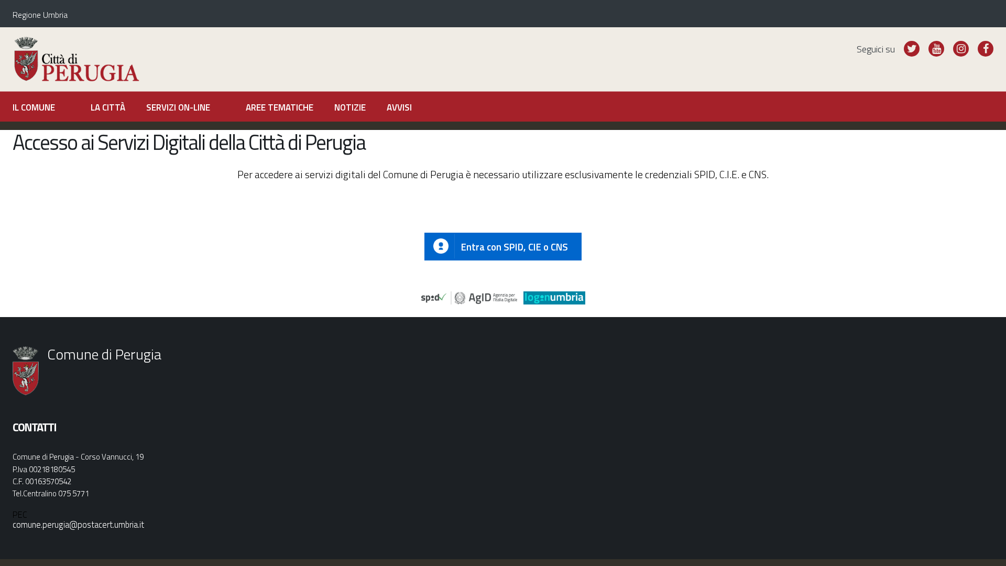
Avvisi (399, 107)
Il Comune (34, 107)
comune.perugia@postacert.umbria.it (78, 524)
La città (108, 107)
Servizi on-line (178, 107)
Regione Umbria (40, 14)
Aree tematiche (279, 107)
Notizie (350, 107)
